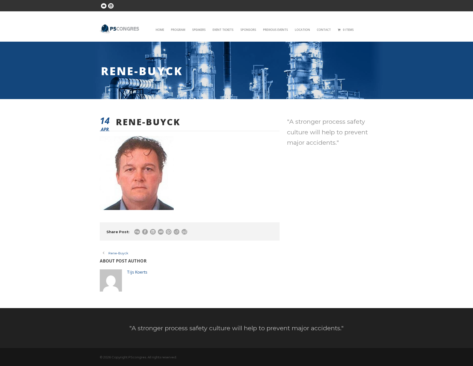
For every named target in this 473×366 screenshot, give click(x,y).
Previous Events (275, 30)
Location (302, 30)
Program (178, 30)
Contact (324, 30)
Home (160, 30)
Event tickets (223, 30)
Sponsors (248, 30)
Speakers (199, 30)
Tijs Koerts (137, 272)
